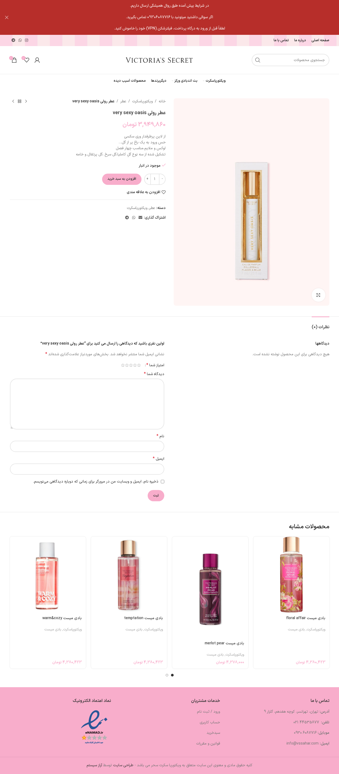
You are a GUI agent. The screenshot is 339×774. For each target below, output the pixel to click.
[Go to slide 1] (172, 675)
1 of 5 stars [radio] (139, 365)
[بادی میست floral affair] (291, 574)
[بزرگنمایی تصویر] (318, 295)
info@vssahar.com (302, 743)
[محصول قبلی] (26, 101)
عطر (123, 101)
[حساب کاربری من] (37, 60)
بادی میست (296, 629)
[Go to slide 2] (167, 675)
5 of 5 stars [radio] (123, 365)
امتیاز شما (155, 365)
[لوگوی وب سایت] (159, 60)
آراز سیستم (94, 765)
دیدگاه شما (154, 374)
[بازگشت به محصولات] (19, 101)
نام (160, 436)
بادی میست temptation (143, 618)
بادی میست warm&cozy (62, 618)
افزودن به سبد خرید (121, 179)
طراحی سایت (123, 765)
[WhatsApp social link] (20, 40)
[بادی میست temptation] (129, 574)
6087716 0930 (305, 733)
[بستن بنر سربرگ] (6, 17)
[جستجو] (258, 60)
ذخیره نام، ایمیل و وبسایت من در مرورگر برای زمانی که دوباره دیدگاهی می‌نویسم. (95, 481)
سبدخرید (213, 733)
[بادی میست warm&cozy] (48, 574)
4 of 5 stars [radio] (127, 365)
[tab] (320, 324)
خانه (162, 101)
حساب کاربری (210, 722)
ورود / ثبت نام (208, 712)
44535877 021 (306, 722)
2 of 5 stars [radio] (135, 365)
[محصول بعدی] (13, 101)
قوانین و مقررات (208, 743)
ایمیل (158, 459)
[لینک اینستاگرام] (26, 40)
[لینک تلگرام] (13, 40)
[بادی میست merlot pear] (210, 587)
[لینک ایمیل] (140, 218)
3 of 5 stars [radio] (131, 365)
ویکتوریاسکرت (142, 101)
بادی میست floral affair (305, 618)
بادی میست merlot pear (224, 643)
